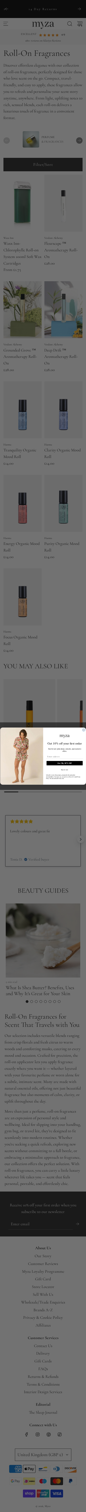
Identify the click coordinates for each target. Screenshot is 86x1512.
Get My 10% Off (65, 763)
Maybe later (64, 769)
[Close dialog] (83, 730)
